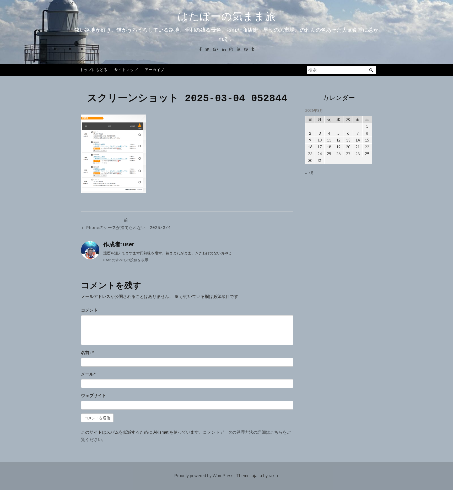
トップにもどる (93, 69)
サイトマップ (126, 69)
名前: (87, 352)
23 (310, 153)
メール (88, 374)
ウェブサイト (93, 395)
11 (329, 140)
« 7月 (309, 173)
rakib (273, 475)
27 (348, 153)
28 (357, 153)
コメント (89, 310)
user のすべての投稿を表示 (125, 260)
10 (319, 140)
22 (367, 147)
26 (338, 153)
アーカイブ (154, 69)
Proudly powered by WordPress (203, 475)
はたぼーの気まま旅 (226, 16)
